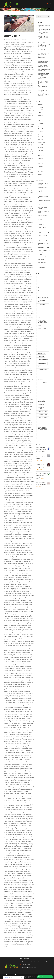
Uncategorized (41, 267)
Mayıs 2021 (40, 158)
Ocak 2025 (40, 128)
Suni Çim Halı (41, 265)
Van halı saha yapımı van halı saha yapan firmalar (44, 26)
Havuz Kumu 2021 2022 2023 (42, 350)
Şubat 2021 (40, 166)
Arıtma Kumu (40, 276)
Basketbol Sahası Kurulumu (41, 305)
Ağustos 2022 (41, 139)
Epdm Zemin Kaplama (10, 39)
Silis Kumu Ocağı (42, 257)
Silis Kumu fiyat (41, 395)
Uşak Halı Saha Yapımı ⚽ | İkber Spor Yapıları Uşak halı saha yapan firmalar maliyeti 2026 (44, 31)
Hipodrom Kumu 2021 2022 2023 (43, 360)
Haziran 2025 (41, 123)
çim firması (40, 438)
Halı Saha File (41, 224)
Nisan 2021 (40, 161)
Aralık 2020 (40, 171)
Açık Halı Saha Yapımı (43, 187)
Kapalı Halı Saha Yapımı (43, 247)
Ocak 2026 (40, 115)
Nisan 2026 (40, 107)
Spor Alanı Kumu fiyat (42, 411)
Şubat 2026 (40, 112)
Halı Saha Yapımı (41, 343)
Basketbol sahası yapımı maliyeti (42, 316)
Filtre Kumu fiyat (41, 332)
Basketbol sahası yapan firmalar (42, 309)
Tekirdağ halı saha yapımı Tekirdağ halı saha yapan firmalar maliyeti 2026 (44, 61)
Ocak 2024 (40, 131)
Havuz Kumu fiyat (41, 353)
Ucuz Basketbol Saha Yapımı (42, 434)
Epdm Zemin (12, 36)
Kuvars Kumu (40, 379)
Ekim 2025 (40, 120)
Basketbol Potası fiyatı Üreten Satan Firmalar (43, 197)
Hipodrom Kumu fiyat (42, 363)
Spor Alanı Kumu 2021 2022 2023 (42, 408)
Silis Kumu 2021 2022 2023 (43, 392)
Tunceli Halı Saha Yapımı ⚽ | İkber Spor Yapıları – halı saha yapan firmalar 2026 (43, 38)
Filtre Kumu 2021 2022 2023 (42, 329)
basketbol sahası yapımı (42, 313)
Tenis (39, 421)
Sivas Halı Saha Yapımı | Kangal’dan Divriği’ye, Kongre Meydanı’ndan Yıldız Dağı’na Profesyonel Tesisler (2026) (44, 68)
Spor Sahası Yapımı (42, 262)
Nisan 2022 (40, 147)
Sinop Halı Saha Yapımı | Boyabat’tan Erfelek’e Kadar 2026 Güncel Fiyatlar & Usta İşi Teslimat (43, 76)
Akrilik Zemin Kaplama (21, 39)
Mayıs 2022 (40, 145)
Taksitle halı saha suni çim (42, 418)
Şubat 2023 (40, 134)
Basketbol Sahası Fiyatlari (41, 301)
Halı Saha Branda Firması (43, 222)
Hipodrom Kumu (41, 356)
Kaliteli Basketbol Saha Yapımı (42, 370)
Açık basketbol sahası (42, 287)
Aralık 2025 (40, 118)
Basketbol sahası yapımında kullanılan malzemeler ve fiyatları (42, 321)
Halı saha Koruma (41, 335)
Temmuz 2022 (41, 142)
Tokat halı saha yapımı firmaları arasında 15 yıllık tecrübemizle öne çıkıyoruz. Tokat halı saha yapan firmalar (44, 54)
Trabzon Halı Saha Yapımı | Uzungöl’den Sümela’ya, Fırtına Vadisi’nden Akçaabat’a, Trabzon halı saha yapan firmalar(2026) (44, 46)
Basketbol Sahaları (42, 293)
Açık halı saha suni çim (42, 290)
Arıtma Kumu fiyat (41, 284)
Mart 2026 (40, 110)
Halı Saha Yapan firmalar (44, 232)
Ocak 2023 (40, 136)
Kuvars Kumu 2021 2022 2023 (42, 383)
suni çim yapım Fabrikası (42, 414)
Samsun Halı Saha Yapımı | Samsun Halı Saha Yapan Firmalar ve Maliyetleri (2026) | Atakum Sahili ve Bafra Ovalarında (44, 92)
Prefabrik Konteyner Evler (44, 250)
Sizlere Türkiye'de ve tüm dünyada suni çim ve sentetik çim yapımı (43, 400)
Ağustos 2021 (41, 155)
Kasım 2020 (41, 174)
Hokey (39, 366)
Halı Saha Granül (42, 227)
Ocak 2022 (40, 153)
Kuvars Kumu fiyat (41, 386)
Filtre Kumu (40, 325)
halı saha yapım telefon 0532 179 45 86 (42, 339)
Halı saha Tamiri (42, 230)
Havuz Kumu (40, 346)
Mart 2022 (40, 150)
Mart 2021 (40, 163)
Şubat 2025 (40, 126)
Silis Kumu (40, 389)
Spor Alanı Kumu (41, 404)
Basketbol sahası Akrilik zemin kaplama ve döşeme (43, 297)
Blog (39, 204)
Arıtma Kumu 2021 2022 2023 (42, 280)
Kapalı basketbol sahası (43, 373)
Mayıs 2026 (40, 104)
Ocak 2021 (40, 169)
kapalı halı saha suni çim (43, 376)
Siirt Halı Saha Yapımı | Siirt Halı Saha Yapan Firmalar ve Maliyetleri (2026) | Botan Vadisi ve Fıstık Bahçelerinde (43, 84)
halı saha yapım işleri (43, 235)
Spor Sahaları (41, 259)
